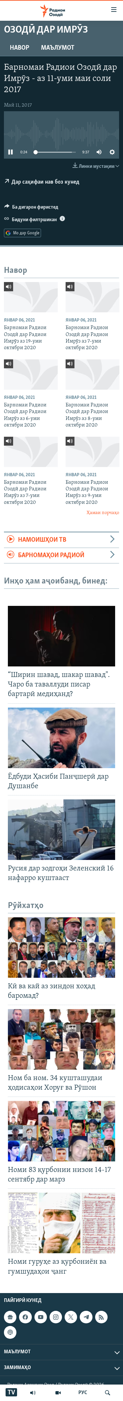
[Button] (31, 208)
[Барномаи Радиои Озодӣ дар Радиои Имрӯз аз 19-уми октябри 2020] (31, 297)
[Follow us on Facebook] (25, 1317)
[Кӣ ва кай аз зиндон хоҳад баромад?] (61, 947)
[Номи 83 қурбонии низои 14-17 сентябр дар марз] (61, 1131)
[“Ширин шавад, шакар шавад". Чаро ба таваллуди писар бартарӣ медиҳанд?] (61, 636)
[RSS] (101, 1317)
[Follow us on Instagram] (56, 1317)
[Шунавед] (33, 1393)
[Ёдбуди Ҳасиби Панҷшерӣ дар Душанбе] (61, 738)
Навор (19, 48)
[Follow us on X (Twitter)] (71, 1317)
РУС (82, 1392)
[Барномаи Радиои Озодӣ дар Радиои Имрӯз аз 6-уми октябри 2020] (31, 374)
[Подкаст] (10, 1332)
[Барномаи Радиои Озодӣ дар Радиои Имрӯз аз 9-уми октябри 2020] (92, 452)
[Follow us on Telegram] (86, 1317)
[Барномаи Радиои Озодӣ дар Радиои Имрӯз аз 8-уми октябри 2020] (92, 374)
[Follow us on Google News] (10, 1317)
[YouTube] (58, 1393)
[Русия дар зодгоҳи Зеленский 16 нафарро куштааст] (61, 829)
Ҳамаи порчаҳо (103, 512)
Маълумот (57, 48)
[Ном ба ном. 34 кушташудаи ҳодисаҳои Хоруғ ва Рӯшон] (61, 1039)
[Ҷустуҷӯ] (107, 1393)
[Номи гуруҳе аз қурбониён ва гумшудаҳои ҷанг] (61, 1223)
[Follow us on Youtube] (40, 1317)
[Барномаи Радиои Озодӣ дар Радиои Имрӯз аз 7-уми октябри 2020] (92, 297)
